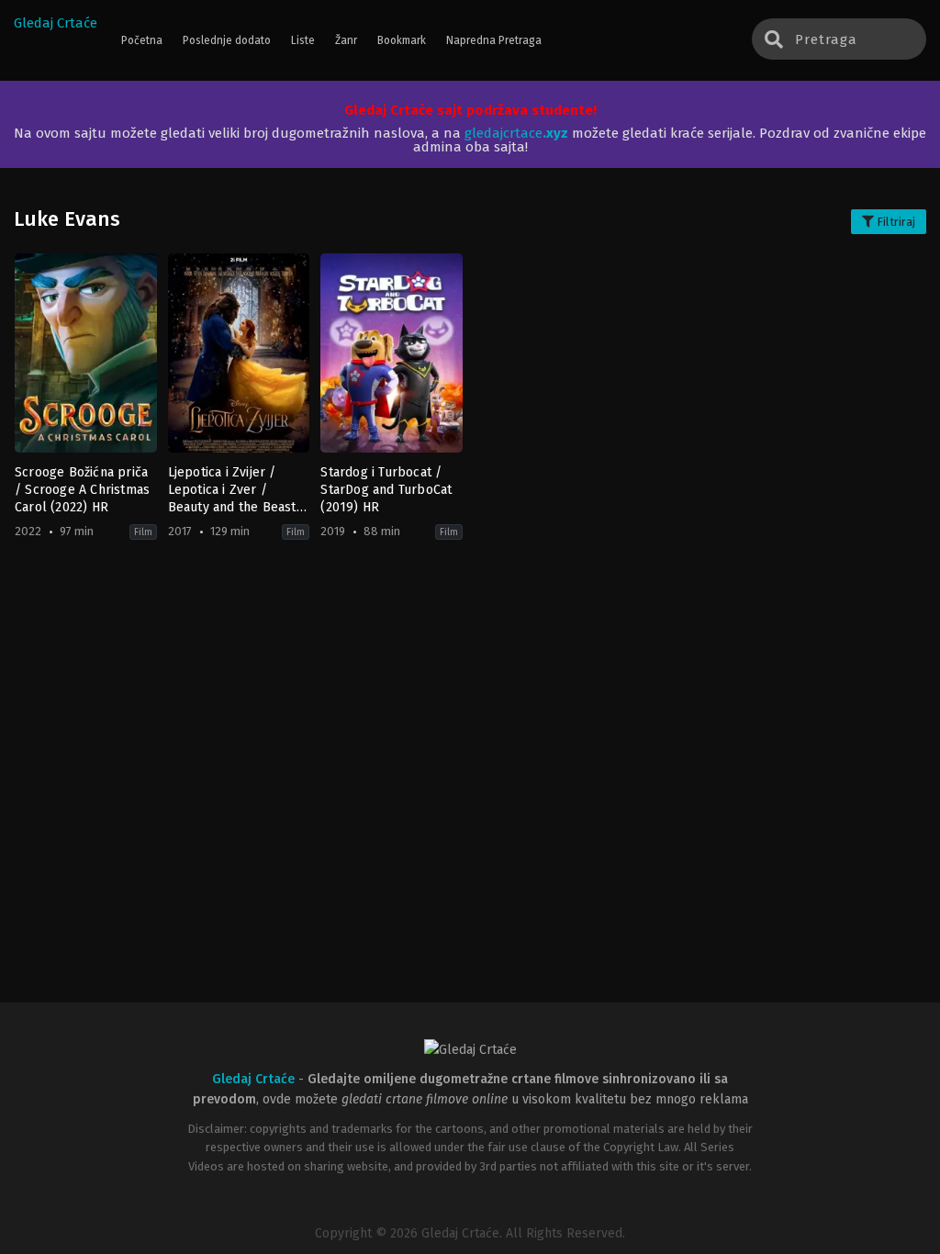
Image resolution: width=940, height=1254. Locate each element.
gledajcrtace (516, 133)
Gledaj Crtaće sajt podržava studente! (470, 110)
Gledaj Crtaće (55, 23)
